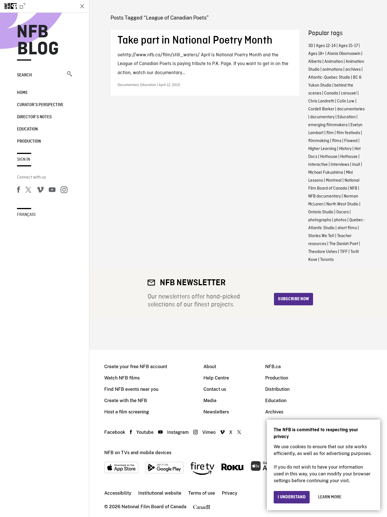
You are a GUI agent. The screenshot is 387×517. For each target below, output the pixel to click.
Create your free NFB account (135, 366)
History (345, 149)
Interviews (340, 165)
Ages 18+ (316, 54)
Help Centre (216, 378)
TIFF (344, 252)
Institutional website (159, 493)
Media (209, 400)
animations (332, 69)
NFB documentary (324, 196)
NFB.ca (273, 366)
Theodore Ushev (322, 252)
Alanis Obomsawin (343, 54)
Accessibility (117, 493)
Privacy (229, 493)
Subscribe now (293, 299)
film (330, 133)
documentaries (351, 109)
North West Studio (342, 204)
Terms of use (201, 493)
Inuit (356, 165)
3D (310, 46)
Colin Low (345, 101)
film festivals (348, 133)
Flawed (351, 141)
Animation (333, 62)
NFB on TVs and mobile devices (137, 452)
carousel (349, 93)
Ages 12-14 (326, 46)
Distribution (277, 389)
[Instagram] (64, 190)
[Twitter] (28, 190)
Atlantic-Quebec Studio (329, 77)
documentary (322, 117)
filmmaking (318, 141)
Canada (331, 93)
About (209, 366)
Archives (274, 412)
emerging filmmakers (328, 125)
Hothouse (328, 157)
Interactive (318, 165)
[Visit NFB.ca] (37, 6)
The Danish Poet (343, 244)
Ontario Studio (320, 212)
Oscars (342, 212)
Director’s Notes (34, 117)
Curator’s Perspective (40, 105)
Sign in (23, 159)
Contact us (214, 389)
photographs (319, 220)
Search (24, 75)
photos (340, 220)
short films (347, 228)
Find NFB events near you (131, 389)
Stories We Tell (321, 236)
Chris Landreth (321, 101)
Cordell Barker (321, 109)
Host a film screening (126, 412)
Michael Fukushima (325, 172)
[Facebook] (18, 190)
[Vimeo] (40, 190)
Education (27, 129)
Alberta (315, 62)
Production (29, 141)
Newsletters (216, 412)
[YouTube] (52, 190)
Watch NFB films (122, 378)
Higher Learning (322, 149)
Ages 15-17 (348, 46)
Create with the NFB (125, 400)
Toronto (327, 260)
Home (22, 93)
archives (353, 69)
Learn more (329, 497)
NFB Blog (38, 41)
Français (26, 215)
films (336, 141)
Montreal (334, 180)
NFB (353, 188)
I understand (292, 497)
